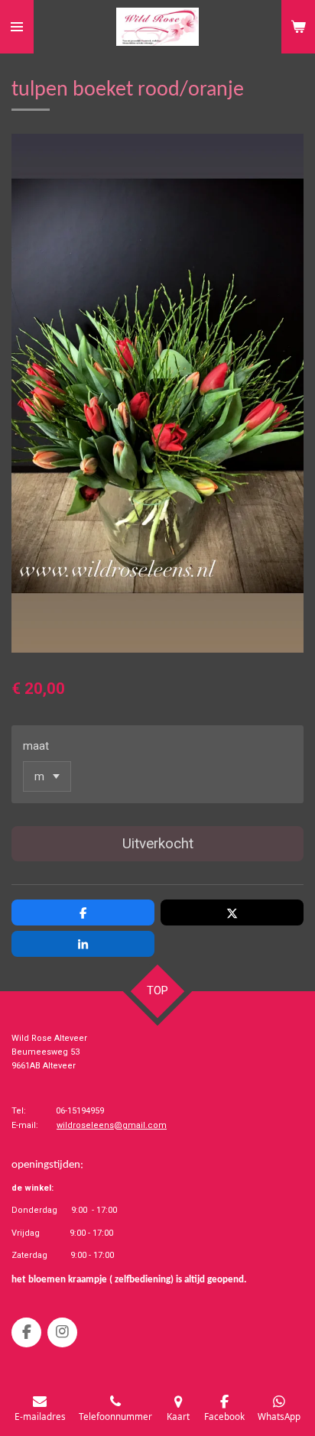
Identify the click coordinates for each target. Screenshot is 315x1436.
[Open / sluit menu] (17, 26)
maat (36, 746)
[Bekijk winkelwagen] (298, 26)
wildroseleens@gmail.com (112, 1125)
